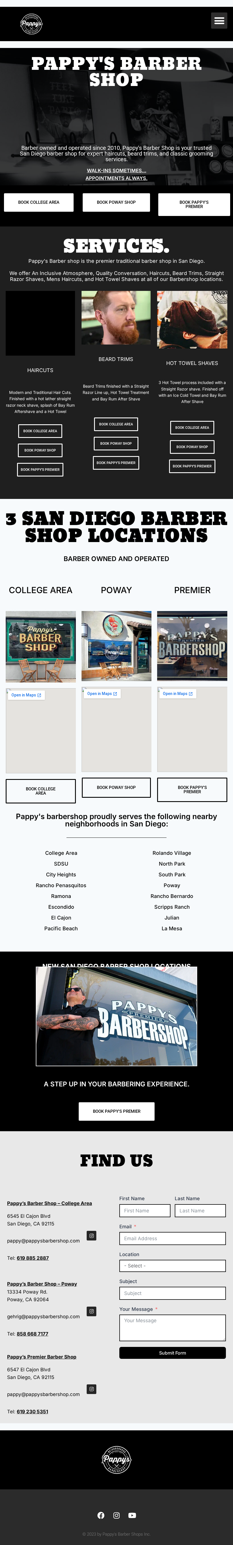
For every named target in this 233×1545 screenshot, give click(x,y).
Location (129, 1254)
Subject (128, 1281)
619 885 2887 (33, 1258)
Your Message (136, 1309)
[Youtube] (132, 1515)
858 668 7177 (32, 1334)
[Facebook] (101, 1515)
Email (125, 1226)
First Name (132, 1198)
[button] (219, 20)
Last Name (187, 1198)
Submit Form (172, 1353)
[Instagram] (91, 1235)
